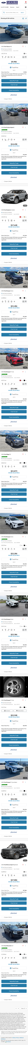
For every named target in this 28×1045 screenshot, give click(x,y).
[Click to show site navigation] (25, 7)
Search (22, 12)
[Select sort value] (26, 18)
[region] (14, 74)
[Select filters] (23, 18)
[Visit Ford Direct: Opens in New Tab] (8, 1041)
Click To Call (14, 85)
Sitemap (14, 1037)
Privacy (17, 1037)
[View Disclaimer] (14, 57)
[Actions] (25, 46)
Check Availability (14, 90)
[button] (4, 7)
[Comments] (23, 57)
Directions (12, 7)
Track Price (15, 67)
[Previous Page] (16, 1008)
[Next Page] (18, 1008)
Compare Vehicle (8, 99)
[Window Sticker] (26, 57)
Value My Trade (14, 81)
